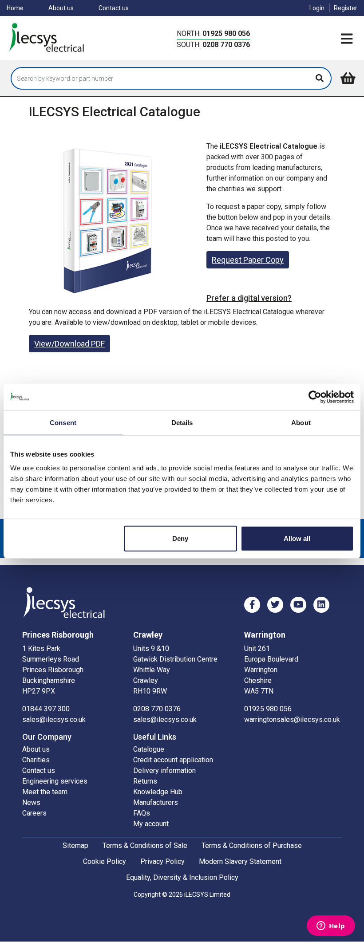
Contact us (114, 8)
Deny (180, 538)
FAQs (141, 813)
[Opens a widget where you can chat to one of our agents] (330, 926)
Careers (34, 813)
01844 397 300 (46, 709)
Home (15, 8)
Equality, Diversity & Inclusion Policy (182, 877)
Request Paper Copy (248, 259)
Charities (36, 760)
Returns (145, 781)
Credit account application (173, 760)
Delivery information (164, 770)
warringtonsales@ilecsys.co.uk (292, 719)
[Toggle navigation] (346, 39)
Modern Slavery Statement (240, 861)
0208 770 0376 (226, 44)
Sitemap (75, 845)
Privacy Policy (162, 861)
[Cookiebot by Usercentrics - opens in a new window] (315, 396)
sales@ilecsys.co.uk (54, 719)
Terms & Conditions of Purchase (252, 845)
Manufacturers (155, 802)
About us (61, 8)
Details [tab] (182, 422)
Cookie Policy (104, 861)
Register (345, 8)
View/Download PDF (69, 343)
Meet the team (44, 792)
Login (316, 8)
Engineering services (54, 781)
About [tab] (301, 422)
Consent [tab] (63, 422)
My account (151, 824)
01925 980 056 (226, 33)
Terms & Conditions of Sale (145, 845)
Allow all (297, 538)
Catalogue (148, 749)
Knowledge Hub (157, 792)
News (31, 802)
